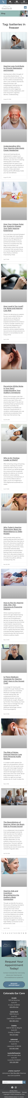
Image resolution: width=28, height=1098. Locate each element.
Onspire (21, 1096)
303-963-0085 (14, 1048)
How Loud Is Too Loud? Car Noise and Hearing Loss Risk (13, 308)
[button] (25, 7)
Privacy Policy (14, 1090)
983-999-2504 (14, 1021)
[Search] (24, 1082)
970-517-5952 (14, 1034)
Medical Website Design (11, 1096)
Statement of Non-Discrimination (11, 1092)
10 (19, 933)
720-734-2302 (15, 1073)
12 (23, 933)
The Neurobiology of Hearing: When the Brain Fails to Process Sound (14, 824)
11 (21, 933)
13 (25, 933)
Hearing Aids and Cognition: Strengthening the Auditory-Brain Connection (11, 895)
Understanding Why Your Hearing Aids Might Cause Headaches (14, 148)
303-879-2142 (14, 1007)
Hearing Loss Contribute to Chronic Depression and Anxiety (14, 68)
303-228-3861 (14, 1062)
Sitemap (24, 1092)
